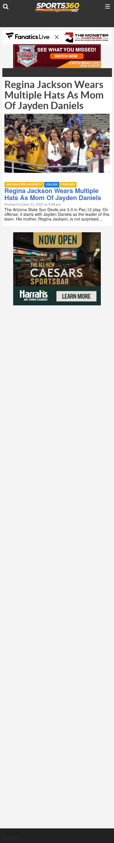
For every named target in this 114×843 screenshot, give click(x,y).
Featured (68, 184)
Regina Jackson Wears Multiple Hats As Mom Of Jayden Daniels (52, 194)
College (52, 184)
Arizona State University (24, 184)
